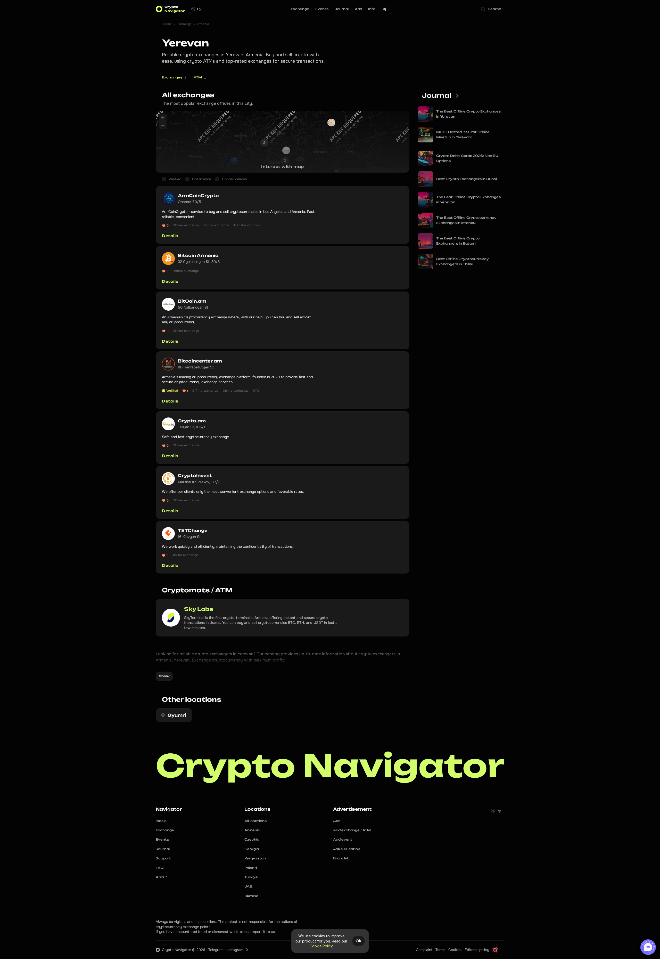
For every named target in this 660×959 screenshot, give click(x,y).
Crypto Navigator (330, 765)
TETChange (193, 530)
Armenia (202, 24)
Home (167, 24)
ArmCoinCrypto (198, 195)
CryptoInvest (195, 475)
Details (170, 235)
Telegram (215, 949)
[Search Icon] (491, 9)
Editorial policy (477, 949)
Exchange (184, 24)
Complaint (424, 949)
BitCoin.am (192, 301)
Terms (440, 949)
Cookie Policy (321, 946)
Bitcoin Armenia (198, 255)
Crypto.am (192, 420)
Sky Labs (198, 609)
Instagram (234, 949)
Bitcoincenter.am (200, 361)
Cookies (454, 949)
